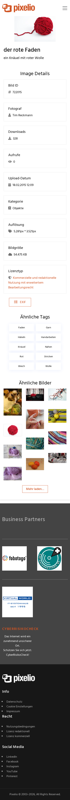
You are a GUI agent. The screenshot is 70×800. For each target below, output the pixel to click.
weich (21, 366)
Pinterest (12, 776)
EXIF (22, 302)
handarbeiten (48, 337)
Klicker (43, 444)
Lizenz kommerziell (18, 736)
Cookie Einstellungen (19, 706)
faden (21, 327)
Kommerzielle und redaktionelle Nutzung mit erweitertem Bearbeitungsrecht (32, 282)
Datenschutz (14, 701)
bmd (42, 465)
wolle (48, 366)
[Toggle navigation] (65, 8)
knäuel (21, 347)
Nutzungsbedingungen (20, 726)
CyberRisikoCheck (20, 629)
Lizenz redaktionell (18, 731)
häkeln (21, 337)
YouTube (11, 771)
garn (48, 327)
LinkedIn (11, 756)
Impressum (13, 711)
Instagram (12, 766)
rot (22, 356)
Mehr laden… (35, 489)
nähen (48, 347)
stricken (48, 356)
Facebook (12, 761)
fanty (65, 438)
